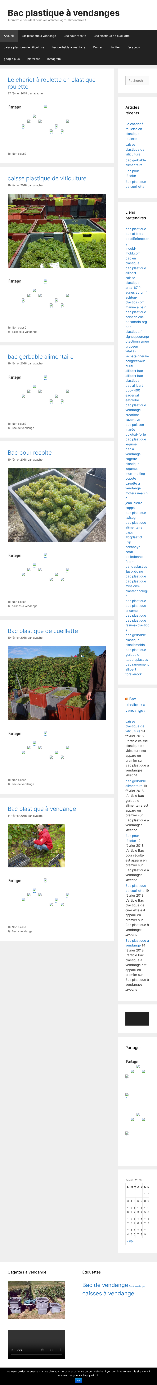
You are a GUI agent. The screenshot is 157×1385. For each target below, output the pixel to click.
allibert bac (134, 371)
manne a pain (135, 307)
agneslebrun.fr (136, 292)
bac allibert (134, 234)
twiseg (130, 517)
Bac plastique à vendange (38, 36)
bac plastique (135, 229)
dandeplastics (136, 566)
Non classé (19, 153)
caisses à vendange (24, 331)
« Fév (130, 1241)
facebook (134, 47)
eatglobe (132, 400)
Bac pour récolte (75, 36)
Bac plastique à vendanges (64, 12)
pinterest (33, 59)
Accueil (9, 36)
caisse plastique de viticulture (24, 47)
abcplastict (133, 537)
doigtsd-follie (135, 434)
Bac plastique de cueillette (112, 36)
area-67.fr (133, 288)
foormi (130, 562)
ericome (131, 611)
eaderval (132, 395)
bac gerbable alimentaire (68, 47)
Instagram (54, 59)
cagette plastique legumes (132, 464)
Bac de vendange (23, 427)
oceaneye (132, 547)
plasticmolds (135, 645)
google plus (12, 59)
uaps (129, 532)
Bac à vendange (22, 931)
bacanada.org (136, 322)
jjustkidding (134, 571)
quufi (129, 366)
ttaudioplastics (136, 660)
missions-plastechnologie (136, 591)
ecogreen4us (135, 361)
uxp (128, 542)
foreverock (133, 674)
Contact (98, 47)
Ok (78, 1380)
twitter (115, 47)
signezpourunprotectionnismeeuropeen (137, 341)
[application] (137, 1019)
